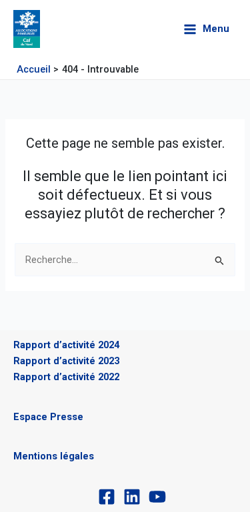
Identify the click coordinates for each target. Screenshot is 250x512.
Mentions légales (53, 456)
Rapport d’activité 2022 (66, 377)
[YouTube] (157, 496)
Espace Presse (48, 417)
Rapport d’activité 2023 (66, 361)
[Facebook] (106, 496)
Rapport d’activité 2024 (66, 345)
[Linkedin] (132, 496)
